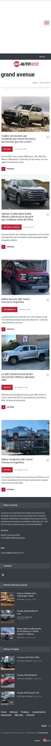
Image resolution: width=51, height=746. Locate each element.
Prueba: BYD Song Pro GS (28, 693)
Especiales (6, 715)
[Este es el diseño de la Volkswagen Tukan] (7, 599)
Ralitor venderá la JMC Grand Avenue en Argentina (16, 461)
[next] (11, 638)
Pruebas (25, 712)
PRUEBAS (28, 617)
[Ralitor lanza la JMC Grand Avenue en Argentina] (25, 277)
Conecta (30, 715)
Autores (37, 741)
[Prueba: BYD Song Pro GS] (7, 698)
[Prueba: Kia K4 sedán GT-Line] (7, 616)
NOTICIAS (7, 149)
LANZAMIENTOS (9, 309)
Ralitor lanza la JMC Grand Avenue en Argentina (15, 301)
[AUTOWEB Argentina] (26, 65)
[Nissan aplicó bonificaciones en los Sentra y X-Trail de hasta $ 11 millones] (7, 634)
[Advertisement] (25, 26)
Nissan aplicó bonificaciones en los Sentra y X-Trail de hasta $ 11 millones (29, 631)
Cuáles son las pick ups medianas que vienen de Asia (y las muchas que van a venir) (18, 138)
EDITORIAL (7, 227)
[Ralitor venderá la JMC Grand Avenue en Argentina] (25, 437)
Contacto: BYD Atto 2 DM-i (28, 657)
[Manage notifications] (44, 740)
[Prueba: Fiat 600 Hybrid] (7, 680)
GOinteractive (43, 733)
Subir (44, 725)
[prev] (11, 595)
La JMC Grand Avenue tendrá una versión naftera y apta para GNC (17, 377)
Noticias (14, 712)
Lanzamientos (39, 712)
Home (35, 83)
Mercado (19, 715)
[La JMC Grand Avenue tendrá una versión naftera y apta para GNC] (25, 352)
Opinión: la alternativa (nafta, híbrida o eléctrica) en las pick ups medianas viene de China (17, 216)
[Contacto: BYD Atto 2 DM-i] (7, 663)
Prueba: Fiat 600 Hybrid (27, 675)
